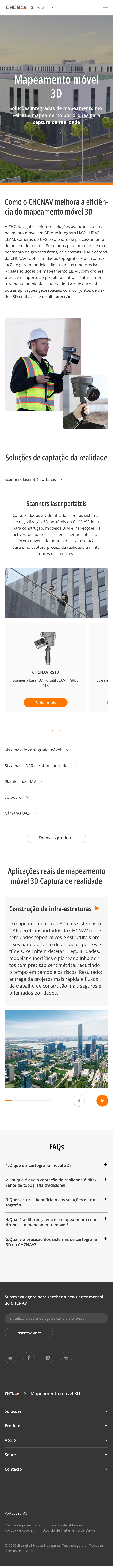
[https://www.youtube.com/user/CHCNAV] (66, 1357)
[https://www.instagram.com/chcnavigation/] (47, 1357)
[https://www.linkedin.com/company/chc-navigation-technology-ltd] (10, 1357)
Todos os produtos (56, 837)
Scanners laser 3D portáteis (30, 479)
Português (13, 1513)
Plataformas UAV (20, 781)
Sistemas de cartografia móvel (33, 750)
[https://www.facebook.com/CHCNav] (29, 1357)
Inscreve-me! (28, 1333)
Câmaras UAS (17, 813)
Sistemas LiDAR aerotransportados (37, 765)
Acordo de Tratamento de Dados (69, 1530)
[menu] (105, 7)
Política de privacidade (23, 1525)
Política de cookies (19, 1530)
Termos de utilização (66, 1525)
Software (13, 797)
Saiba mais (45, 702)
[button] (79, 1101)
